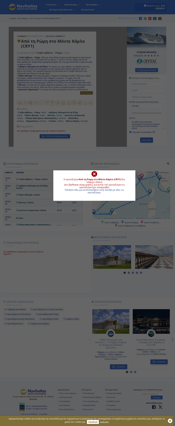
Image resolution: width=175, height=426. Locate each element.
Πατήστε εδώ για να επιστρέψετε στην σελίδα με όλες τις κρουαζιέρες (94, 191)
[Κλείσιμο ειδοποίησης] (170, 421)
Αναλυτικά (104, 422)
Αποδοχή (92, 422)
